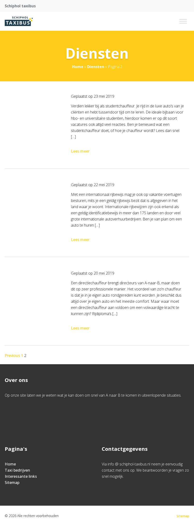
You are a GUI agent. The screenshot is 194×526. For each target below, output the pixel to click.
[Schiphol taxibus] (19, 21)
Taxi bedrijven (17, 470)
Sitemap (12, 482)
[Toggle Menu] (183, 21)
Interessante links (21, 476)
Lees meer (80, 151)
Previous (12, 355)
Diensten (95, 66)
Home (77, 66)
